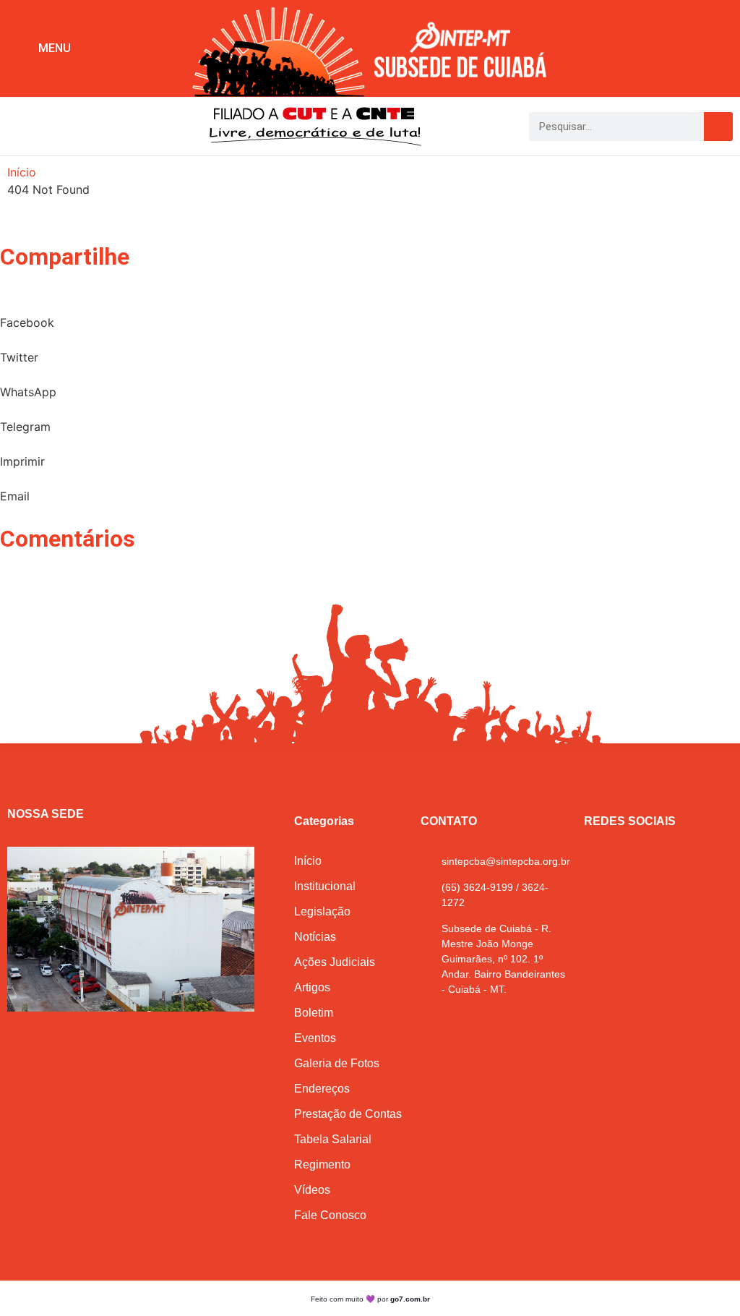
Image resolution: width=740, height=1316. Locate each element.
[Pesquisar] (718, 126)
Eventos (315, 1038)
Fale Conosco (330, 1215)
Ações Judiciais (334, 962)
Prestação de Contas (348, 1114)
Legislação (322, 911)
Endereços (322, 1088)
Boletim (313, 1013)
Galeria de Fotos (336, 1063)
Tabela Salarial (332, 1139)
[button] (374, 221)
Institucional (325, 886)
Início (21, 172)
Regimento (322, 1164)
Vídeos (312, 1190)
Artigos (312, 987)
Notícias (315, 937)
